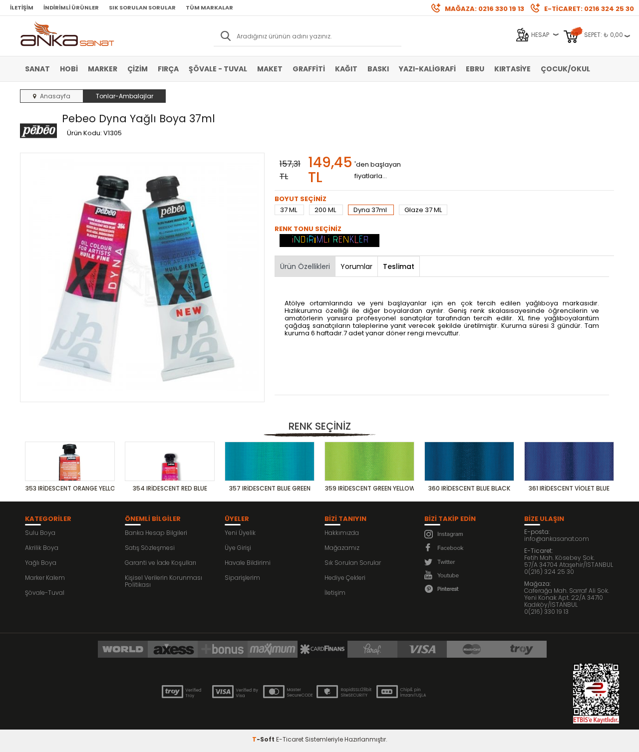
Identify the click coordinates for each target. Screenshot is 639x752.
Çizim (137, 69)
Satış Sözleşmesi (150, 547)
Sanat (37, 69)
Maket (270, 69)
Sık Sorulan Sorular (142, 7)
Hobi (69, 69)
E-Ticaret (290, 739)
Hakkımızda (341, 532)
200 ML (326, 210)
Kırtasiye (512, 69)
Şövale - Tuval (218, 69)
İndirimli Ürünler (71, 7)
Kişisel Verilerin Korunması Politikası (163, 581)
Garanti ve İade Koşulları (160, 562)
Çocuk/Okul (565, 69)
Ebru (475, 69)
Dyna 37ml (370, 210)
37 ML (289, 210)
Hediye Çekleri (344, 577)
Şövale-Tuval (44, 592)
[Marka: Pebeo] (38, 131)
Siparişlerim (242, 577)
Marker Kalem (45, 577)
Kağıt (346, 69)
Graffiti (309, 69)
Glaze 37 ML (423, 210)
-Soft (264, 739)
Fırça (168, 69)
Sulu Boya (40, 532)
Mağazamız (341, 547)
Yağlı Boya (40, 562)
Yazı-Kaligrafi (427, 69)
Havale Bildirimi (248, 562)
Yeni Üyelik (240, 532)
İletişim (21, 7)
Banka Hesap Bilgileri (156, 532)
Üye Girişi (238, 547)
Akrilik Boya (41, 547)
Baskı (378, 69)
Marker (102, 69)
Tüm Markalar (209, 7)
